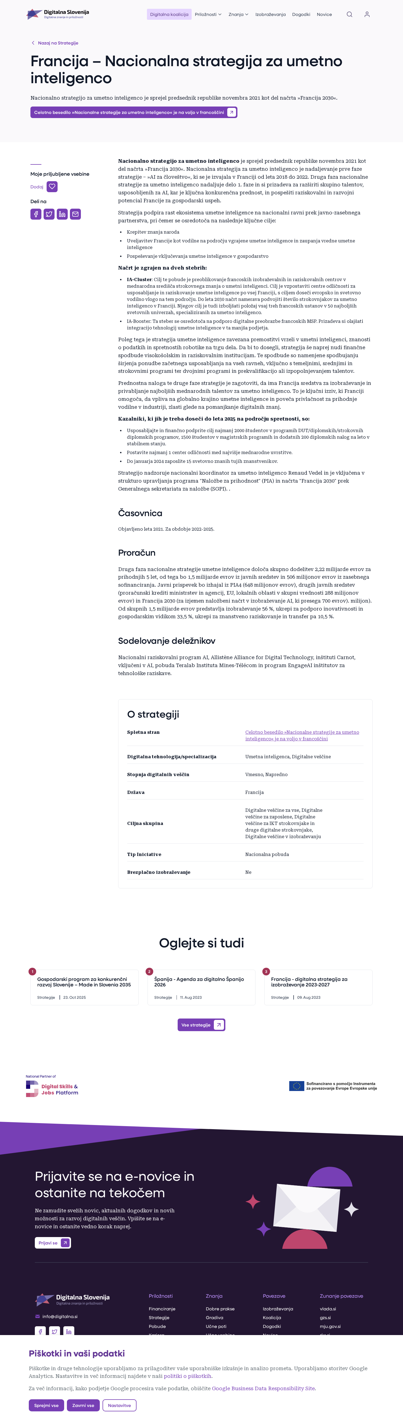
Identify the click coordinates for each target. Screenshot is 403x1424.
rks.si (325, 1335)
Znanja (236, 14)
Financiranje (162, 1308)
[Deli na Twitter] (49, 214)
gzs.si (325, 1317)
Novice (324, 14)
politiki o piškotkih (187, 1376)
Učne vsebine (220, 1335)
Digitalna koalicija (169, 14)
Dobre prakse (220, 1308)
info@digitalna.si (60, 1316)
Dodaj (36, 186)
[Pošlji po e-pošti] (75, 214)
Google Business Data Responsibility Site (263, 1388)
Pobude (157, 1326)
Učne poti (216, 1326)
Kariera (156, 1335)
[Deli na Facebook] (35, 214)
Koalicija (272, 1317)
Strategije (159, 1317)
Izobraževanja (271, 14)
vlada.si (328, 1308)
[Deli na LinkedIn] (62, 214)
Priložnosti (206, 14)
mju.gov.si (330, 1326)
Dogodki (301, 14)
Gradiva (214, 1317)
